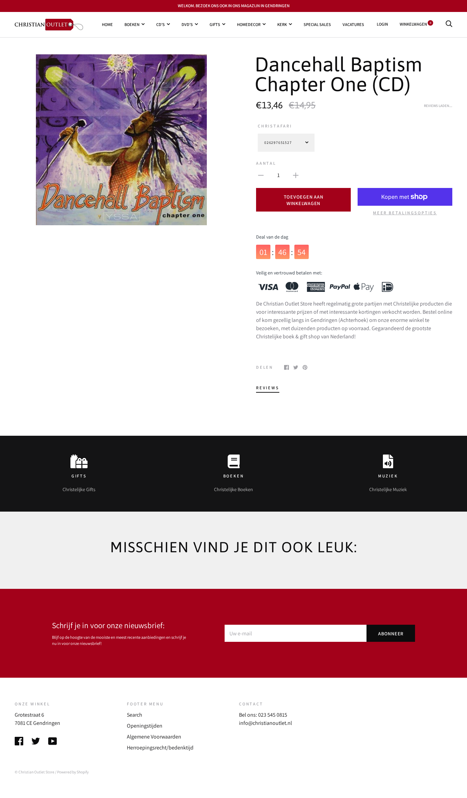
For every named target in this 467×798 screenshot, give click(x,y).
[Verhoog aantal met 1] (296, 175)
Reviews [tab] (267, 388)
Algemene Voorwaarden (154, 736)
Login (382, 24)
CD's (160, 24)
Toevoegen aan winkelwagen (303, 199)
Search (134, 714)
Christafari (275, 126)
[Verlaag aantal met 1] (261, 175)
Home (107, 24)
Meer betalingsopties (405, 213)
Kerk (282, 24)
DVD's (187, 24)
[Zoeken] (448, 24)
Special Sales (317, 24)
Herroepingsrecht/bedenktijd (160, 747)
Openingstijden (144, 725)
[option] (121, 139)
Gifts (215, 24)
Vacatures (353, 24)
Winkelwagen (415, 24)
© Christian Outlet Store (34, 771)
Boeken (131, 24)
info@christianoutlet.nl (265, 723)
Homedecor (249, 24)
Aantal (266, 163)
